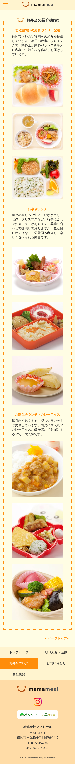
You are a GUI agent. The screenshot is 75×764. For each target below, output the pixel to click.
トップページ (18, 652)
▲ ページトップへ (57, 638)
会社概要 (18, 674)
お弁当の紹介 (18, 663)
